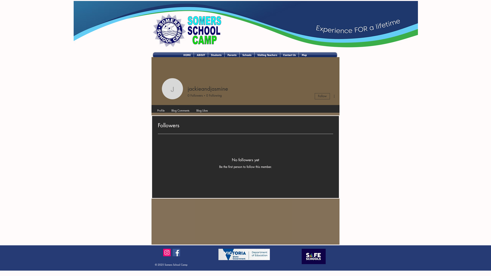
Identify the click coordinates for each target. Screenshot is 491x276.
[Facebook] (176, 252)
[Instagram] (167, 252)
